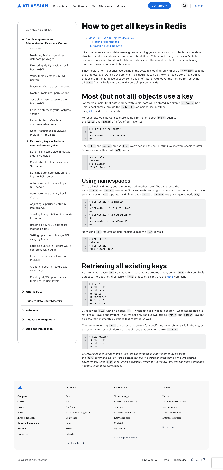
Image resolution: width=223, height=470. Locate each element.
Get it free (158, 5)
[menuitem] (121, 5)
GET (92, 111)
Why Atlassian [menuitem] (101, 6)
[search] (184, 5)
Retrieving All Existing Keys (105, 45)
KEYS (170, 276)
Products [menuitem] (58, 6)
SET (103, 111)
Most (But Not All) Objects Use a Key (111, 38)
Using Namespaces (107, 41)
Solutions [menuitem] (78, 6)
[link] (199, 6)
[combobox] (195, 460)
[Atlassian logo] (32, 5)
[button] (121, 6)
